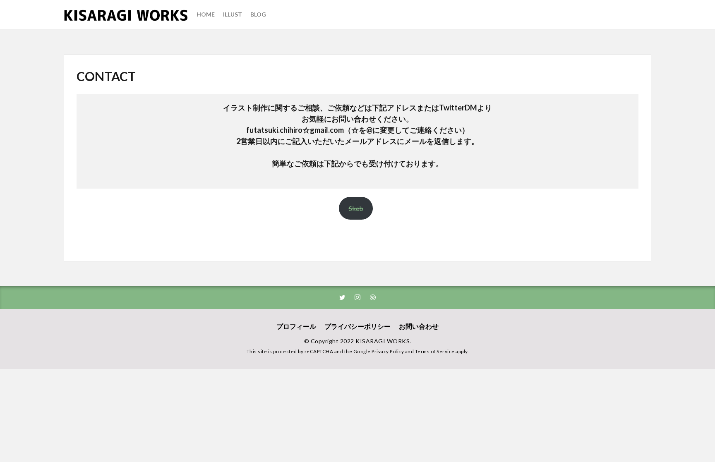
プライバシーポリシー (357, 326)
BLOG (258, 14)
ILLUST (232, 14)
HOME (206, 14)
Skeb (356, 208)
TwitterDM (458, 107)
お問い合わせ (419, 326)
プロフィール (296, 326)
